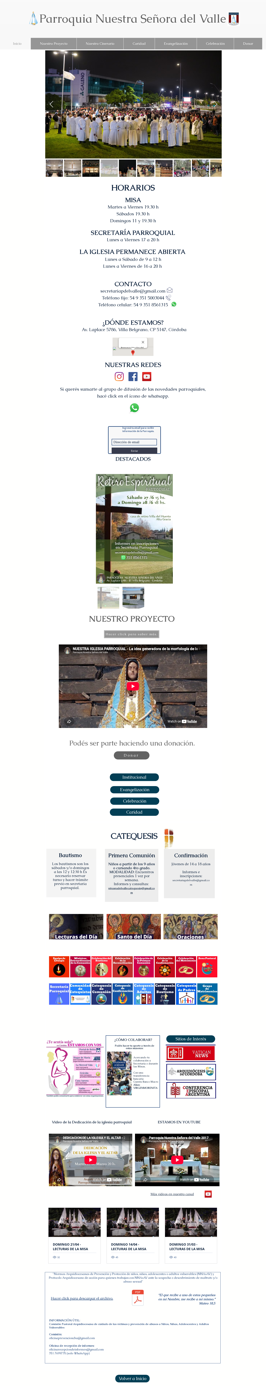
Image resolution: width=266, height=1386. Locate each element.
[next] (211, 969)
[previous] (56, 969)
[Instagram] (119, 376)
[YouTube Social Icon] (146, 376)
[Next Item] (166, 528)
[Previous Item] (51, 104)
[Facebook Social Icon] (133, 376)
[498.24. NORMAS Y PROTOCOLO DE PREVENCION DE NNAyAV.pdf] (138, 1298)
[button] (134, 812)
